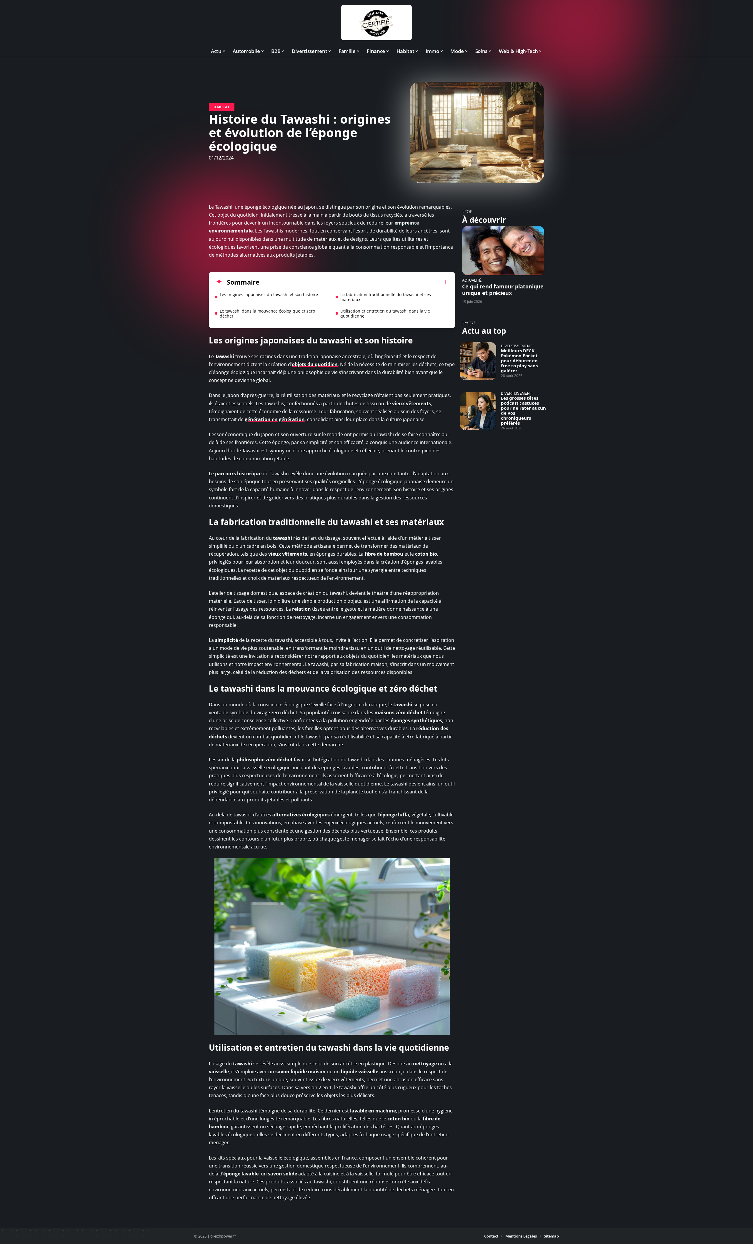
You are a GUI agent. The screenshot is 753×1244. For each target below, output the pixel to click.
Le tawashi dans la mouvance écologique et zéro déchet (267, 313)
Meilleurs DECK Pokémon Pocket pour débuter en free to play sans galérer (519, 360)
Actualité (472, 280)
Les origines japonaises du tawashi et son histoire (269, 294)
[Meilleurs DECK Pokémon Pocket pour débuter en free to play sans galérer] (478, 361)
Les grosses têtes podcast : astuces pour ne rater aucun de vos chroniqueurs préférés (523, 410)
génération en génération (275, 419)
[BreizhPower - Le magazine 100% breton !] (376, 22)
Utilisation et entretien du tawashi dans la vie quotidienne (385, 313)
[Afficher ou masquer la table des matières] (353, 281)
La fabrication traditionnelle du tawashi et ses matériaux (385, 297)
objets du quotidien (315, 364)
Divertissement (516, 346)
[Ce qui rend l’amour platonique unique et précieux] (503, 250)
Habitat (222, 107)
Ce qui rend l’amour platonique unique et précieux (503, 289)
